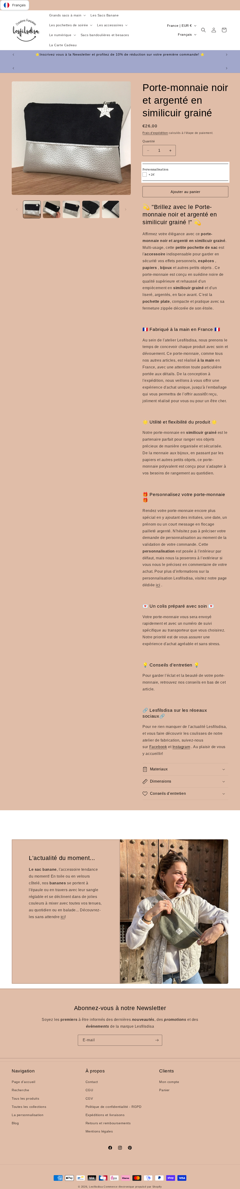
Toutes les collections (29, 1107)
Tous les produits (25, 1098)
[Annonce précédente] (13, 54)
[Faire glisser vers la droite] (125, 209)
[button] (67, 15)
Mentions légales (99, 1131)
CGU (89, 1090)
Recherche (20, 1090)
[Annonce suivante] (226, 54)
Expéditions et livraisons (105, 1115)
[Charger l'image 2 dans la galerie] (51, 209)
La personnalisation (27, 1115)
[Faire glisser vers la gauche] (17, 209)
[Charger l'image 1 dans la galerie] (32, 209)
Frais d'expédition (155, 133)
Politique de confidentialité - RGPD (114, 1107)
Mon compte (169, 1082)
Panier (164, 1090)
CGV (89, 1098)
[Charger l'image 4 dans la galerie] (91, 209)
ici (63, 917)
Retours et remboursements (108, 1123)
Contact (92, 1082)
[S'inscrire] (157, 1040)
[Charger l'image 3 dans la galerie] (71, 209)
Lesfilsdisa (96, 1186)
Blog (15, 1123)
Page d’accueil (23, 1082)
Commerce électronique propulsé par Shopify (133, 1186)
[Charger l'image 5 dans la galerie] (110, 209)
